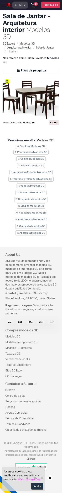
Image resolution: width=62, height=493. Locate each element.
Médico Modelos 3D (32, 205)
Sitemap (31, 458)
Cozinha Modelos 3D (32, 158)
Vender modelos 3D (17, 359)
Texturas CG (12, 353)
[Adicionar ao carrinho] (47, 115)
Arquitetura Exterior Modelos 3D (32, 172)
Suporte (10, 390)
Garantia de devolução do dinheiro (25, 430)
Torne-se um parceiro (18, 365)
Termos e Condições (17, 424)
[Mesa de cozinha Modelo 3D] (31, 98)
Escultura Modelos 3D (32, 146)
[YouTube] (49, 478)
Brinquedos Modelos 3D (32, 199)
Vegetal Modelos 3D (32, 185)
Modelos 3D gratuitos (18, 348)
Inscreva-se (51, 4)
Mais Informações (29, 479)
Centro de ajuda (15, 396)
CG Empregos (13, 376)
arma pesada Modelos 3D (32, 219)
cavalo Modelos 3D (32, 165)
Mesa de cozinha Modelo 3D (19, 122)
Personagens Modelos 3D (32, 152)
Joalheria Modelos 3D (32, 192)
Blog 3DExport (14, 370)
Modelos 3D (12, 336)
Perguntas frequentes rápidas (23, 401)
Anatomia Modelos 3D (32, 232)
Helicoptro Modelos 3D (32, 212)
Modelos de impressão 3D (21, 342)
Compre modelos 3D (21, 330)
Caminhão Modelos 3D (32, 226)
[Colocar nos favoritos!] (54, 115)
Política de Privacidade (19, 418)
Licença (10, 407)
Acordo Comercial (16, 412)
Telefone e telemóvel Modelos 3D (32, 179)
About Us (12, 254)
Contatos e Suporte (21, 383)
